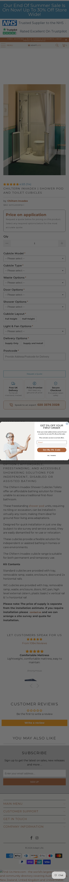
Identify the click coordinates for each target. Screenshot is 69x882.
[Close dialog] (67, 424)
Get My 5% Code (51, 450)
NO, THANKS (51, 455)
